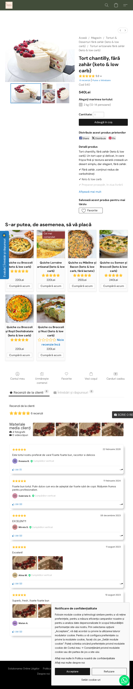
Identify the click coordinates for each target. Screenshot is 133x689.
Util (17, 469)
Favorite (66, 378)
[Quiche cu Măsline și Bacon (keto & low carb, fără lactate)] (82, 244)
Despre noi (43, 673)
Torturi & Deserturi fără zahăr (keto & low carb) (99, 42)
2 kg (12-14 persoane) (97, 105)
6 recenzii (84, 80)
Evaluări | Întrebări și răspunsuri (4, 257)
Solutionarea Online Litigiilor (23, 668)
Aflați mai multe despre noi (70, 662)
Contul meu (17, 378)
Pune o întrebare (101, 80)
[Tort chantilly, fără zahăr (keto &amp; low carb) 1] (48, 93)
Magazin (96, 38)
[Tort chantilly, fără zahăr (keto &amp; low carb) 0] (26, 93)
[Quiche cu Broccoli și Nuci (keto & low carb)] (51, 309)
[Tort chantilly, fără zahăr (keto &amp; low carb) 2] (62, 93)
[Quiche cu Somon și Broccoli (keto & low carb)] (113, 244)
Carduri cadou (116, 378)
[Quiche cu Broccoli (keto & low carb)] (19, 244)
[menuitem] (120, 30)
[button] (9, 5)
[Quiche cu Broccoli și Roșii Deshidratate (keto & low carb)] (19, 309)
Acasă (83, 38)
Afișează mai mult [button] (90, 192)
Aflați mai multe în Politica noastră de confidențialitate (85, 658)
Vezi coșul (91, 378)
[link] (91, 678)
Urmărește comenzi (42, 381)
